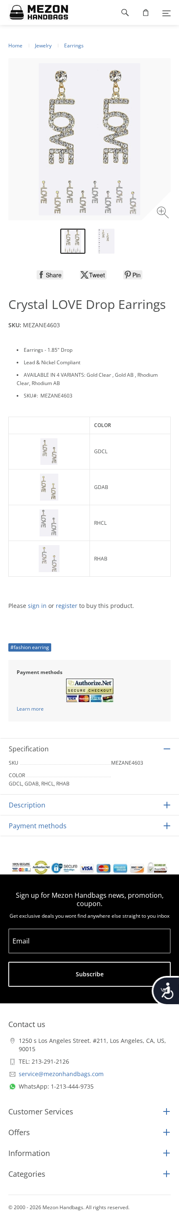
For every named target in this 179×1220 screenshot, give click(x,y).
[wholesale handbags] (35, 12)
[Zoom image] (164, 213)
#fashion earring (29, 647)
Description (27, 805)
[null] (50, 274)
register (66, 606)
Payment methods (38, 825)
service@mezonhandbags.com (61, 1074)
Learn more (30, 708)
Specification (29, 748)
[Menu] (166, 12)
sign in (37, 606)
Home (15, 45)
